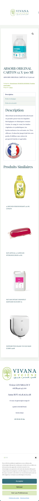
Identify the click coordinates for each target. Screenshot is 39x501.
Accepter (19, 481)
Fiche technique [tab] (10, 99)
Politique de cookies (14, 498)
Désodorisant (13, 83)
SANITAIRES (6, 85)
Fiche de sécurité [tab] (11, 103)
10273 (11, 87)
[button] (36, 458)
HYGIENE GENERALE (24, 83)
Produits (32, 83)
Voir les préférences (19, 493)
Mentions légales (24, 498)
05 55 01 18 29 (19, 419)
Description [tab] (9, 95)
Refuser (19, 487)
